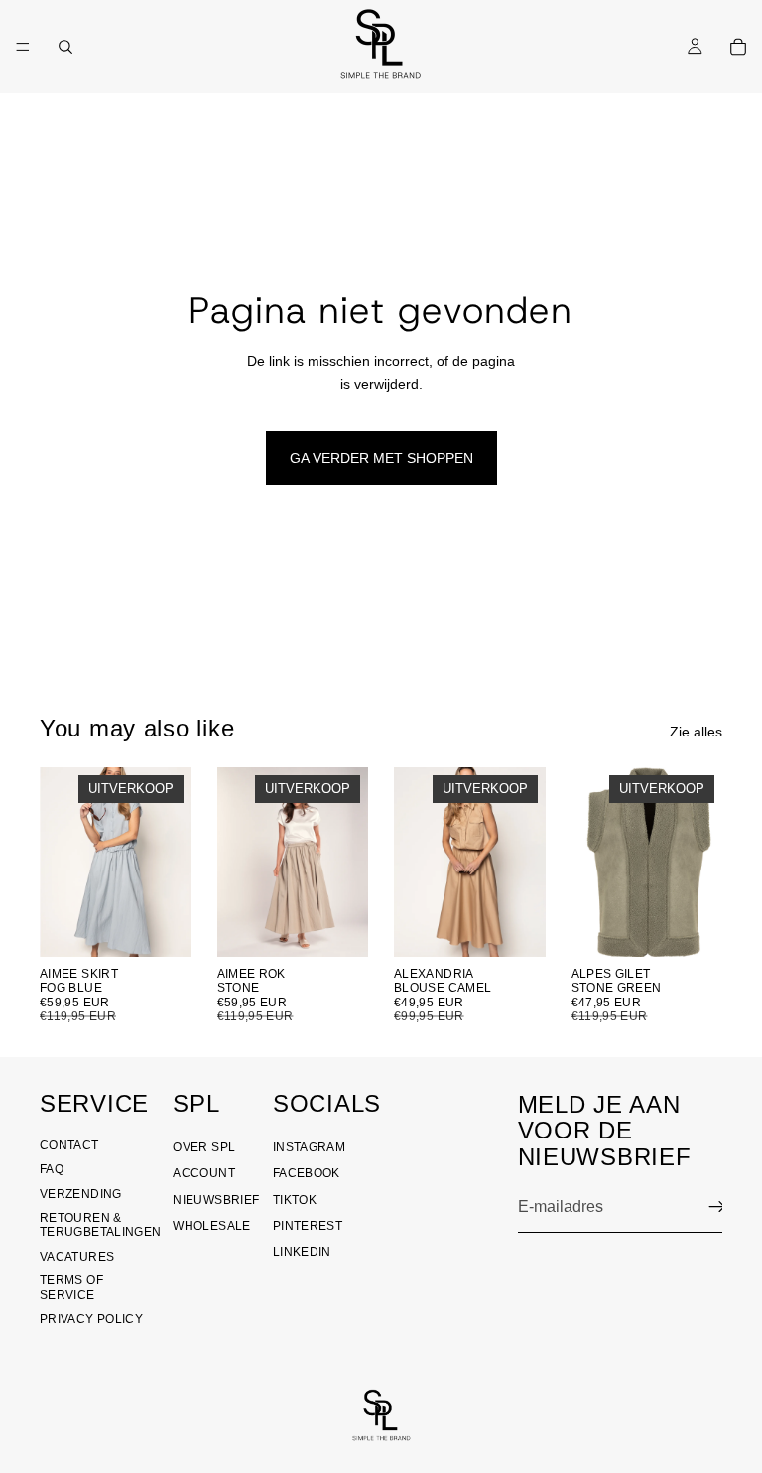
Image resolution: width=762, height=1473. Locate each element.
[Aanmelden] (717, 1207)
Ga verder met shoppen (381, 458)
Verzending (81, 1194)
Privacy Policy (91, 1319)
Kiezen (178, 926)
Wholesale (211, 1226)
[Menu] (23, 46)
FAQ (52, 1169)
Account (204, 1173)
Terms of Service (71, 1287)
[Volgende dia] (346, 861)
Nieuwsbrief (216, 1200)
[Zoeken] (65, 46)
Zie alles (696, 731)
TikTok (295, 1200)
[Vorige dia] (239, 861)
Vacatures (77, 1257)
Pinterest (307, 1226)
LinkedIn (302, 1252)
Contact (69, 1145)
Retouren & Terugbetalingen (100, 1225)
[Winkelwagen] (738, 46)
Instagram (309, 1147)
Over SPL (204, 1147)
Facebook (306, 1173)
